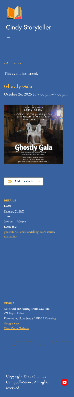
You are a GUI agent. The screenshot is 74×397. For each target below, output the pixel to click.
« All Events (12, 63)
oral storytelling (29, 232)
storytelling (10, 236)
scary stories (47, 232)
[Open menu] (8, 38)
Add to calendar (24, 181)
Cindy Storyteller (28, 27)
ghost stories (11, 232)
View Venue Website (16, 328)
